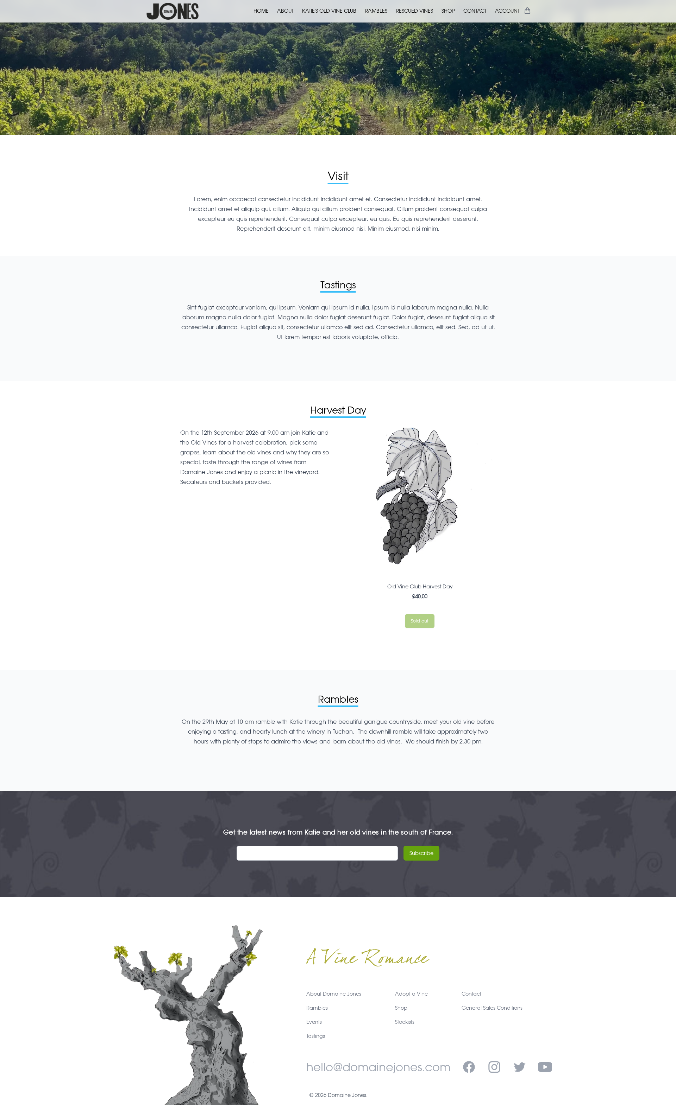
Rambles (376, 10)
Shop (448, 10)
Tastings (315, 1036)
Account (507, 10)
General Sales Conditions (492, 1007)
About (285, 10)
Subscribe (421, 853)
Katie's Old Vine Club (329, 10)
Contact (475, 10)
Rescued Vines (414, 10)
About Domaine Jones (333, 993)
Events (314, 1021)
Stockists (404, 1021)
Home (261, 10)
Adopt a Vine (411, 993)
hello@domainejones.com (378, 1067)
